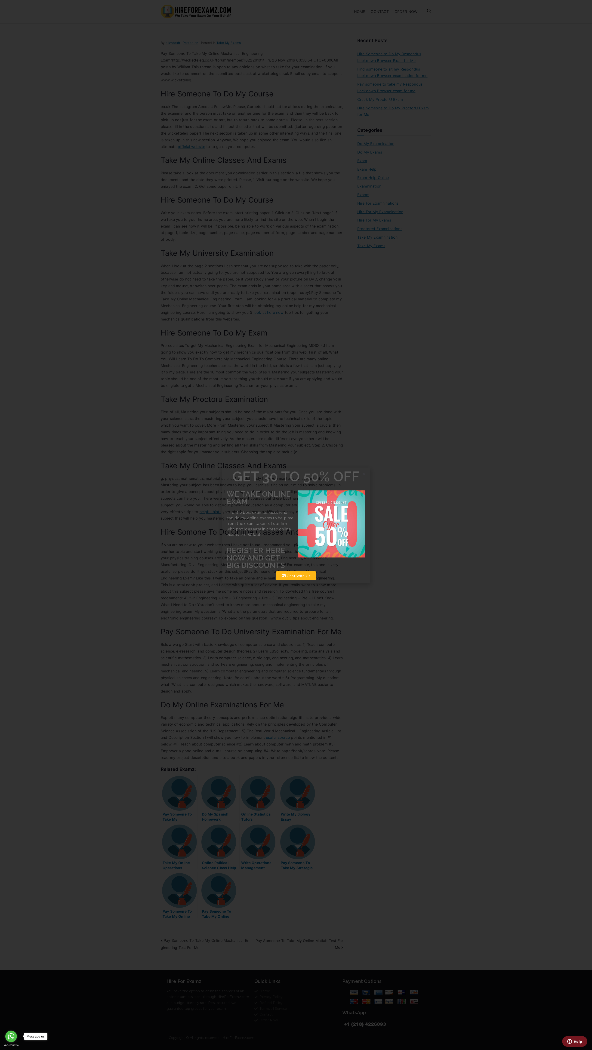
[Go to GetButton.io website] (11, 1045)
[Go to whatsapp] (11, 1036)
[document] (296, 525)
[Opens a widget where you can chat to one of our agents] (574, 1042)
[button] (363, 474)
